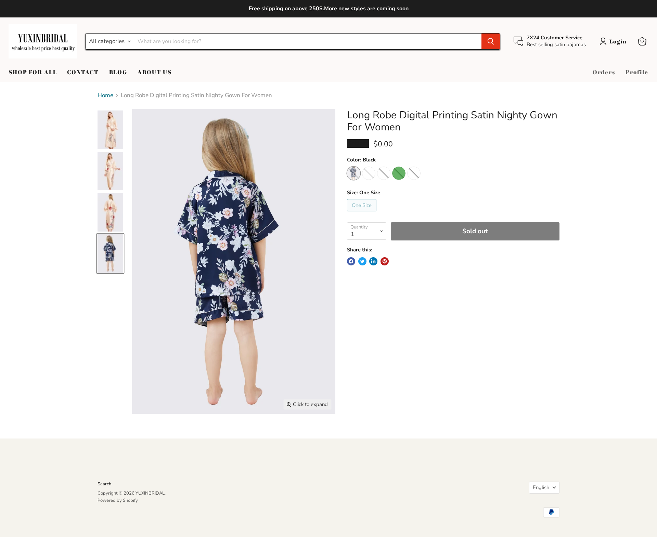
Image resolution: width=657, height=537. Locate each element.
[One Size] (362, 213)
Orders (604, 72)
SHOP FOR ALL (33, 72)
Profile (637, 72)
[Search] (490, 41)
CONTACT (83, 72)
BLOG (118, 72)
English (541, 487)
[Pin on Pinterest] (385, 261)
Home (105, 95)
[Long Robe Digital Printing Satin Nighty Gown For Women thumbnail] (110, 130)
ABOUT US (155, 72)
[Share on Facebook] (351, 261)
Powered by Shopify (118, 500)
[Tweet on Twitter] (362, 261)
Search (104, 484)
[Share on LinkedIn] (373, 261)
